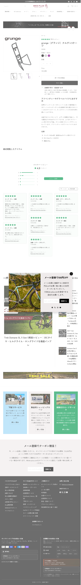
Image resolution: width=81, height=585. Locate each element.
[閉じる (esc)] (70, 273)
